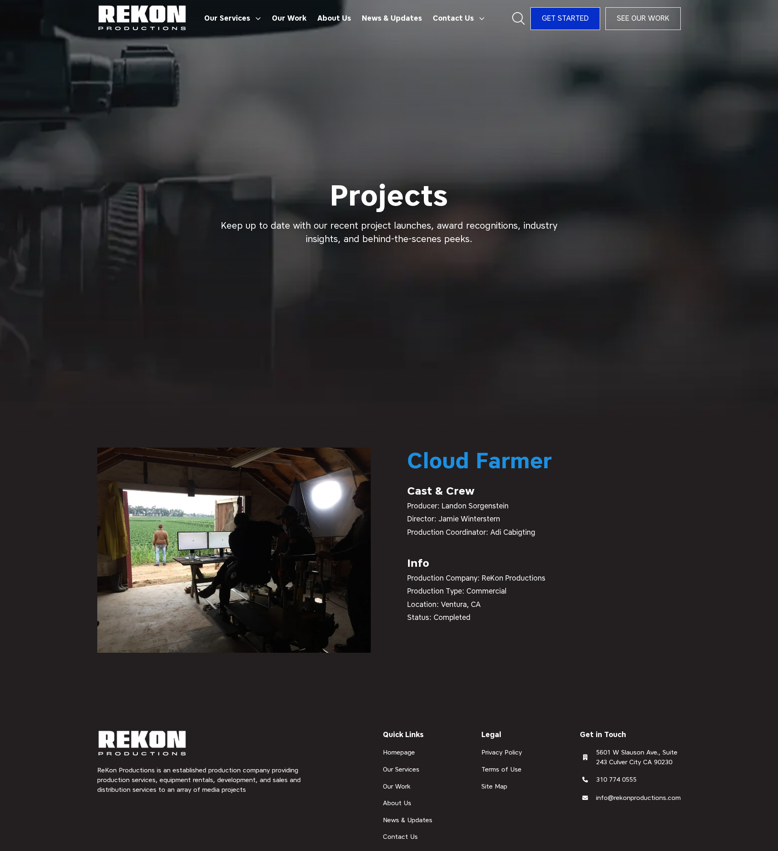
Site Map (494, 786)
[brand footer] (142, 743)
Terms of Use (501, 769)
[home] (142, 18)
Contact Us (400, 836)
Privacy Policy (501, 752)
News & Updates (392, 18)
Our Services (401, 769)
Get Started (565, 18)
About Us (334, 18)
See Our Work (643, 18)
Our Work (289, 18)
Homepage (399, 752)
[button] (232, 19)
